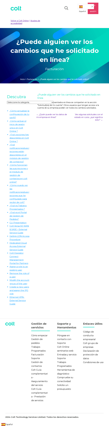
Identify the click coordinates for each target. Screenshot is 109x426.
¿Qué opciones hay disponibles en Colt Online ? (19, 138)
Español (9, 424)
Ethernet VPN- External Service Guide (18, 300)
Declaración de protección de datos (91, 355)
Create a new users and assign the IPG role (19, 290)
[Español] (86, 6)
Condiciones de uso (93, 362)
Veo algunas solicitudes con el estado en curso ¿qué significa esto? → (88, 117)
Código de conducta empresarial (89, 336)
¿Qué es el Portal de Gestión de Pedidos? (18, 215)
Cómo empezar (39, 335)
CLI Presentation (18, 222)
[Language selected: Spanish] (86, 6)
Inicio (22, 79)
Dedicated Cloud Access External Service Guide (18, 246)
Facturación (54, 69)
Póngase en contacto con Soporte (64, 339)
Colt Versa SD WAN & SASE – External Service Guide (19, 229)
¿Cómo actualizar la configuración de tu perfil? (19, 114)
